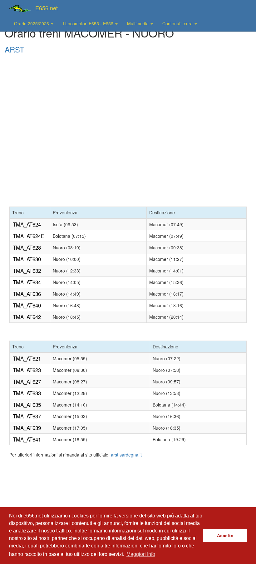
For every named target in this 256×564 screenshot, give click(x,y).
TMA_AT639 (27, 428)
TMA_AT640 (27, 305)
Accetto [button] (225, 535)
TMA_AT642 (27, 317)
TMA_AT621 (27, 358)
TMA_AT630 (27, 259)
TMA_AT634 (27, 282)
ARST (14, 49)
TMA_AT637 (27, 416)
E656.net (46, 8)
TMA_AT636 (27, 293)
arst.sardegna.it (126, 455)
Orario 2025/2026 (32, 23)
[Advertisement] (128, 72)
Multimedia (138, 23)
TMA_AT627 (27, 381)
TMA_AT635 (27, 404)
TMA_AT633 (27, 393)
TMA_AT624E (28, 236)
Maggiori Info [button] (140, 554)
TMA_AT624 (27, 224)
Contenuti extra (178, 23)
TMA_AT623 (27, 370)
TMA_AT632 (27, 270)
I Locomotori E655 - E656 (89, 23)
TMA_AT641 (27, 439)
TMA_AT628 (27, 247)
